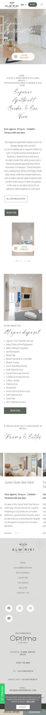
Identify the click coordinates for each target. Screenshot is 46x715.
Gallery (23, 588)
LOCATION (23, 578)
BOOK (32, 4)
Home (22, 76)
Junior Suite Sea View (19, 482)
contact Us (23, 593)
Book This (11, 212)
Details (8, 533)
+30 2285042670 (25, 671)
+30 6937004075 (29, 680)
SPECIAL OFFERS (12, 712)
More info (31, 701)
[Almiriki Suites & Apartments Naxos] (12, 4)
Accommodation (23, 568)
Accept (23, 707)
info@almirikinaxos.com (23, 690)
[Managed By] (23, 639)
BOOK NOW (34, 712)
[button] (18, 261)
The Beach (23, 583)
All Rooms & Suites (16, 199)
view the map (23, 663)
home (23, 563)
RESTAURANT (23, 573)
